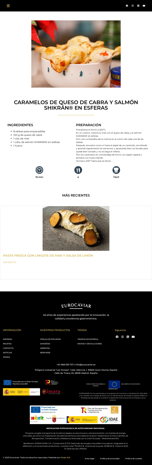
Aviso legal (89, 458)
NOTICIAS (7, 353)
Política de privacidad (109, 458)
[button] (8, 5)
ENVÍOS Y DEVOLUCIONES (89, 344)
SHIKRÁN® (45, 344)
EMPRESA (7, 339)
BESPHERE (45, 353)
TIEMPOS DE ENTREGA (87, 339)
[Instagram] (132, 6)
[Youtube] (144, 6)
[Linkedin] (138, 6)
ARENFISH (45, 348)
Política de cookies (133, 458)
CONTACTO (8, 348)
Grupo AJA (65, 457)
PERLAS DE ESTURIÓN (50, 339)
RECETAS (7, 344)
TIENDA (6, 357)
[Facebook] (127, 6)
